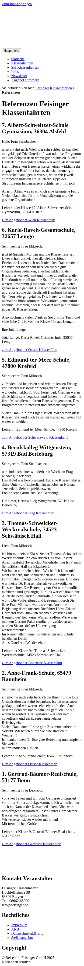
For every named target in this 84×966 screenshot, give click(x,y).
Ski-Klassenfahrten (25, 67)
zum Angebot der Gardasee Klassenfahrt (31, 844)
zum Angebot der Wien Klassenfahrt (28, 220)
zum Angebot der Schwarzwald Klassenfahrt (35, 437)
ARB (15, 929)
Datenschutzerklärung (27, 933)
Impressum (19, 925)
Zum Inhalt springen (17, 4)
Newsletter (19, 76)
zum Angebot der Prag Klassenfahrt (28, 513)
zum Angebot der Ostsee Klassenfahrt (29, 350)
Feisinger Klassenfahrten (53, 88)
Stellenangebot (22, 938)
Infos (15, 72)
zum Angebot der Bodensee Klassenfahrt (32, 663)
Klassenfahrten (22, 63)
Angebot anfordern (25, 80)
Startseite (17, 59)
